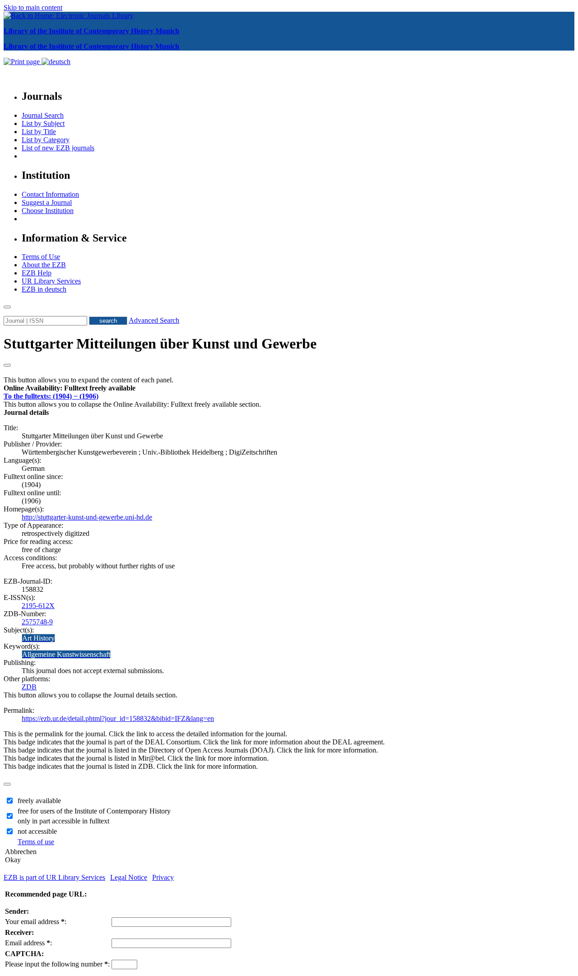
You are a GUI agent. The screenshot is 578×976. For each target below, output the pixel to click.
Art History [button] (38, 638)
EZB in (44, 289)
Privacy (163, 877)
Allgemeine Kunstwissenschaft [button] (66, 654)
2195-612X (38, 605)
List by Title (39, 131)
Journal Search (43, 115)
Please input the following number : (57, 964)
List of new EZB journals (58, 148)
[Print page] (23, 61)
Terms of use (36, 842)
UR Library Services (51, 281)
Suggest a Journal (47, 202)
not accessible (37, 831)
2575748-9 (37, 622)
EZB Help (36, 273)
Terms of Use (41, 256)
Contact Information (50, 194)
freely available (39, 800)
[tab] (289, 388)
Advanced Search (154, 320)
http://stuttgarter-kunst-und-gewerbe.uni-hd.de (87, 517)
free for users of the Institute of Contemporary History (94, 811)
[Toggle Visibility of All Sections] (7, 365)
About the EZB (44, 265)
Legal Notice (128, 877)
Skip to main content (33, 7)
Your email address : (35, 921)
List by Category (46, 140)
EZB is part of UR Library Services (54, 877)
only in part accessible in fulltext (63, 821)
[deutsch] (56, 61)
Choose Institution (48, 210)
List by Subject (43, 123)
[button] (69, 388)
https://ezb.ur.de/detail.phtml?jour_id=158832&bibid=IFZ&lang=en (118, 718)
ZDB (29, 687)
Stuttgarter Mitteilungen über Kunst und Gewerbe (160, 343)
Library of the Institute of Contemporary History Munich (91, 31)
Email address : (28, 943)
